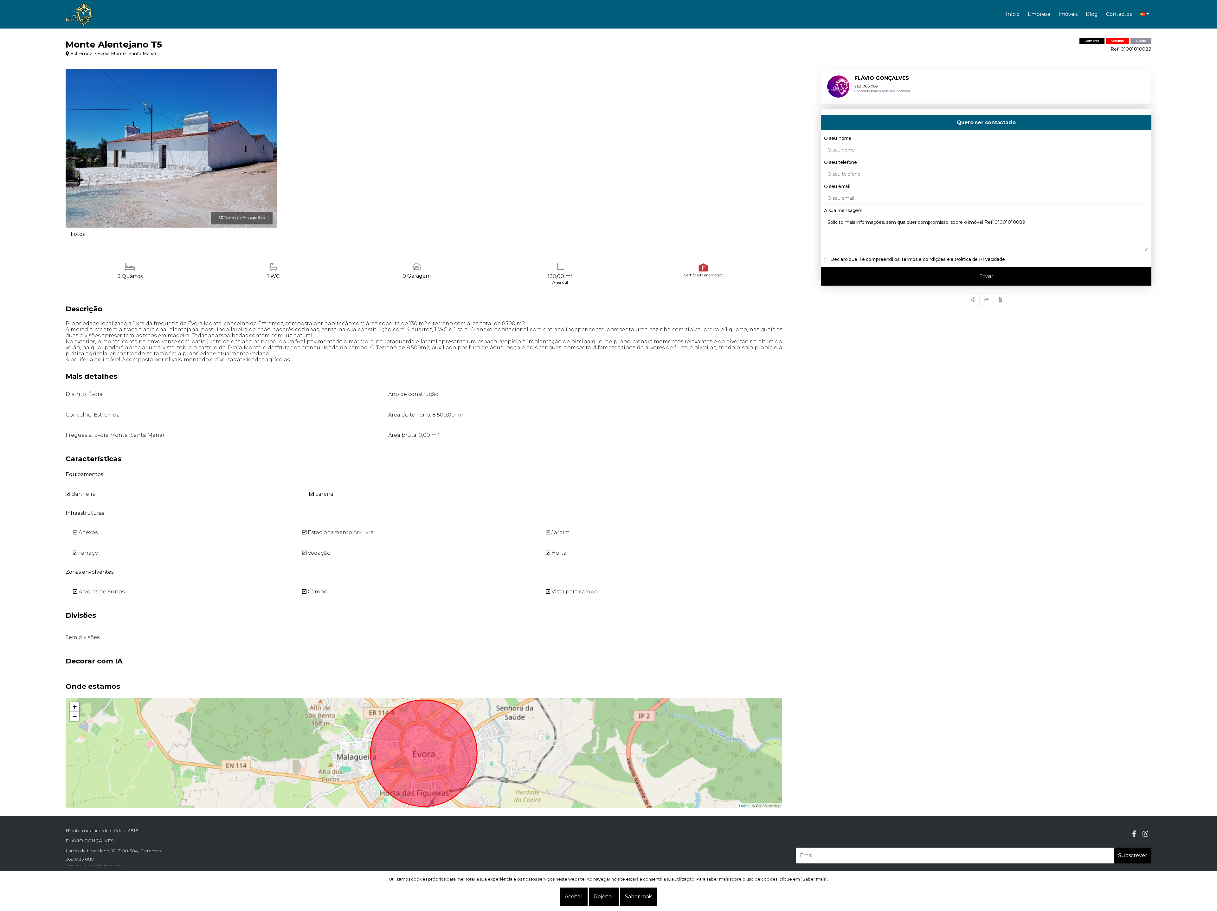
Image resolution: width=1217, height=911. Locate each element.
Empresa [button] (1039, 14)
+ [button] (75, 707)
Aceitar (574, 897)
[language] (1144, 14)
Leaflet (744, 805)
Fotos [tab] (78, 234)
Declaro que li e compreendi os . (918, 259)
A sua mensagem (843, 210)
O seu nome (837, 138)
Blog (1092, 14)
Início (1013, 14)
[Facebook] (1134, 833)
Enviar (986, 276)
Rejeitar (604, 897)
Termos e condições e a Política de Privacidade (953, 259)
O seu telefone (840, 162)
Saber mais (638, 897)
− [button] (75, 716)
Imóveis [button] (1068, 14)
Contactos (1119, 14)
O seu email (837, 186)
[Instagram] (1145, 833)
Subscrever (1132, 855)
